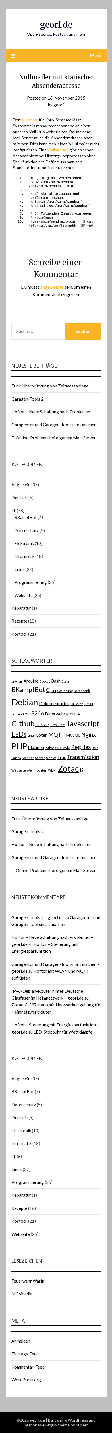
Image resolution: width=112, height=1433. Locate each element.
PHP (19, 746)
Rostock (19, 634)
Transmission (83, 757)
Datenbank (82, 691)
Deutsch (19, 497)
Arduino (31, 680)
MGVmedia (21, 1293)
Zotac (68, 768)
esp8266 (33, 713)
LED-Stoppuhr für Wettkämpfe (63, 1031)
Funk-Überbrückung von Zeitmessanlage (49, 385)
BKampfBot (25, 517)
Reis (95, 748)
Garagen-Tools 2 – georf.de (37, 917)
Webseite (23, 595)
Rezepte (19, 620)
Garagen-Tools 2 (27, 398)
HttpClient (57, 725)
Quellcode (62, 748)
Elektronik (24, 543)
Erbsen (16, 714)
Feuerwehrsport (60, 713)
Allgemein (20, 484)
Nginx (88, 734)
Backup (45, 681)
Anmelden (20, 1340)
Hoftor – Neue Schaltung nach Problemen (50, 411)
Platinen (36, 747)
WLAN (52, 770)
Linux (19, 569)
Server (40, 758)
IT (13, 510)
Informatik (24, 556)
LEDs (18, 734)
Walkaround (58, 149)
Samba (16, 758)
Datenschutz (26, 530)
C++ (54, 691)
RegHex (81, 747)
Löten (41, 735)
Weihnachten (37, 770)
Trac (61, 757)
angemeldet (51, 287)
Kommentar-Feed (28, 1366)
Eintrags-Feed (25, 1353)
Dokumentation (54, 703)
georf (58, 104)
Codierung (65, 691)
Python (50, 748)
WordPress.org (26, 1379)
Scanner (28, 758)
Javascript (82, 723)
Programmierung (30, 582)
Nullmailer (29, 119)
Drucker (77, 704)
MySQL (73, 735)
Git (79, 714)
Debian (24, 702)
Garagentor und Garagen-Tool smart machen (53, 424)
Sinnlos (51, 758)
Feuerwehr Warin (27, 1280)
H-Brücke (42, 725)
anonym (17, 681)
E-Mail (88, 704)
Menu (95, 55)
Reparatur (21, 608)
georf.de (56, 24)
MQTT (56, 734)
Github (22, 723)
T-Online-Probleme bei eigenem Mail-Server (53, 437)
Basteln (67, 681)
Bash (56, 680)
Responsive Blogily (40, 1424)
